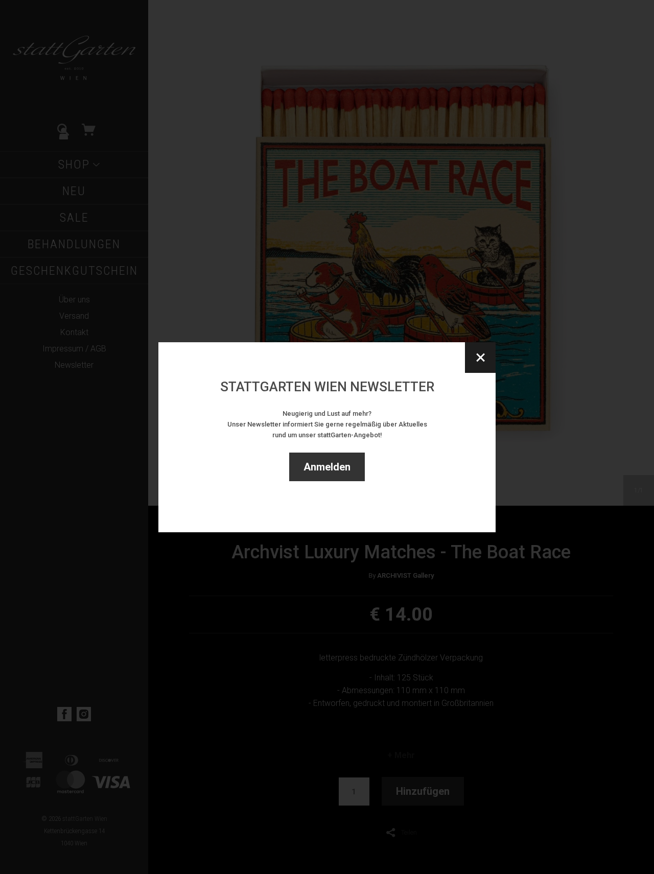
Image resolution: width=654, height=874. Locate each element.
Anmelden (327, 467)
